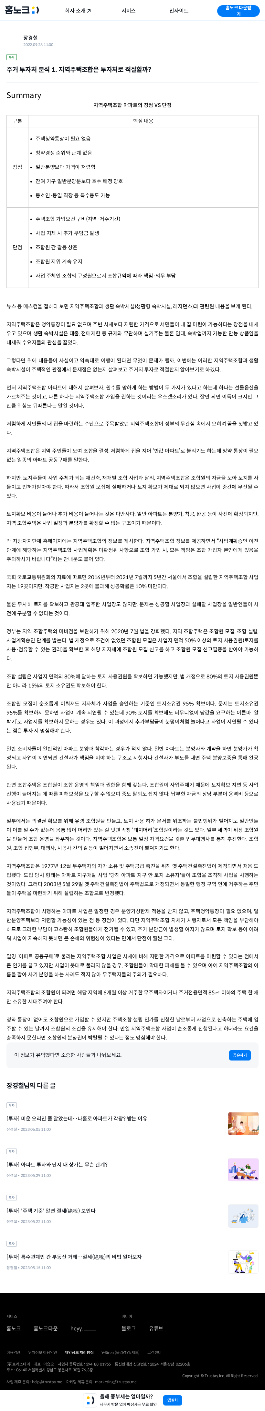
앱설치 (172, 1400)
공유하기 (240, 1055)
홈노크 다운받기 (238, 11)
